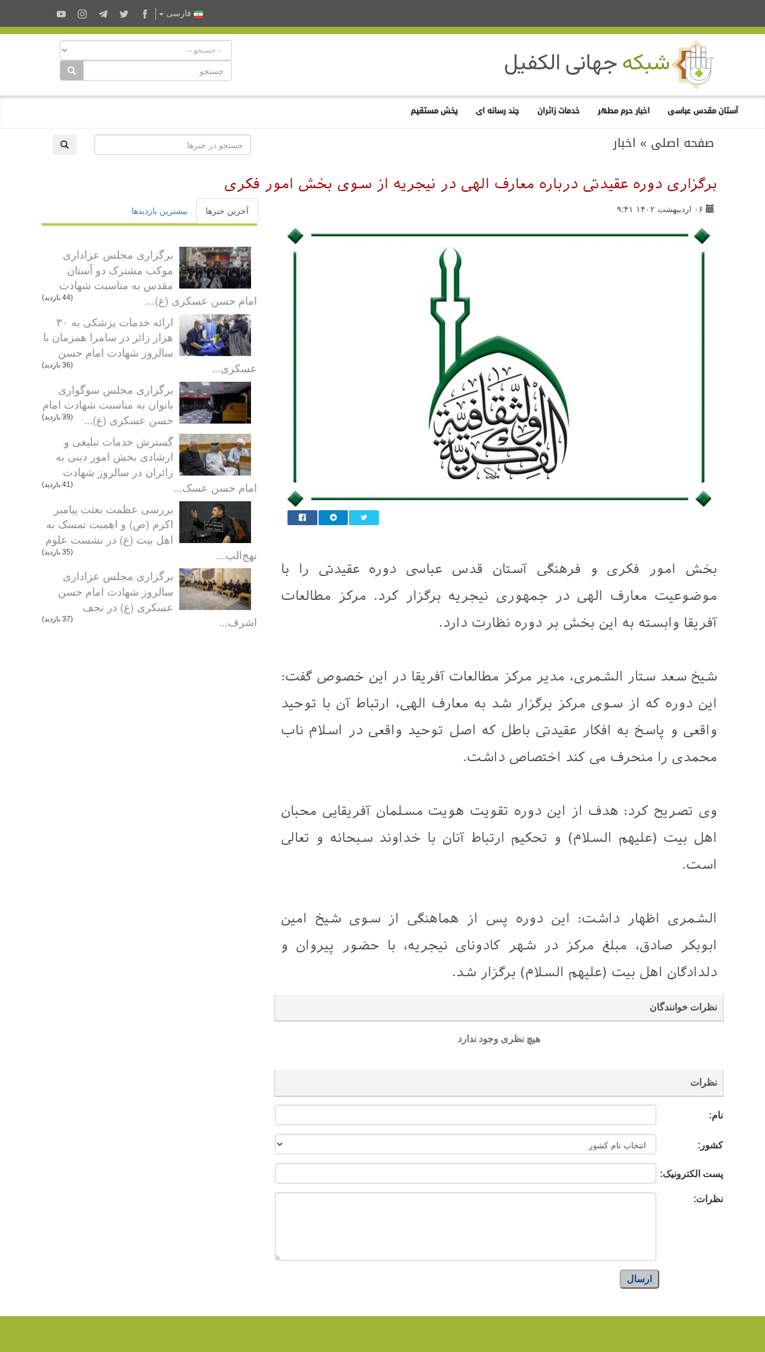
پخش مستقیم (434, 110)
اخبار (624, 142)
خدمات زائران (558, 110)
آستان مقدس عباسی (703, 110)
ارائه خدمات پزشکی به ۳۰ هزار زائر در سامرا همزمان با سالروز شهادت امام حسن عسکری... (150, 344)
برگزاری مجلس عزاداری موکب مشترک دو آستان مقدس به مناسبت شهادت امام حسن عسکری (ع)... (158, 277)
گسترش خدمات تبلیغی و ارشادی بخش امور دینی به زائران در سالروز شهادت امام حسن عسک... (156, 464)
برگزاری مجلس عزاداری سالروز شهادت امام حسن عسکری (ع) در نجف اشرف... (157, 598)
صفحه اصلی (682, 142)
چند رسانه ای (497, 110)
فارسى (179, 13)
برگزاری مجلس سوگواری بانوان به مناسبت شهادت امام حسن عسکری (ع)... (107, 404)
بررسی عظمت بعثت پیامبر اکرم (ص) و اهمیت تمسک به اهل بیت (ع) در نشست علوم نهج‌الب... (151, 531)
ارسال (639, 1279)
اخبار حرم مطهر (624, 110)
